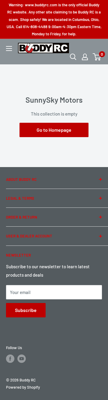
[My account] (85, 57)
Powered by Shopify (23, 387)
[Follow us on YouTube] (21, 358)
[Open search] (73, 57)
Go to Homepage (54, 130)
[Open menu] (9, 48)
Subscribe (26, 310)
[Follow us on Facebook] (10, 358)
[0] (97, 56)
